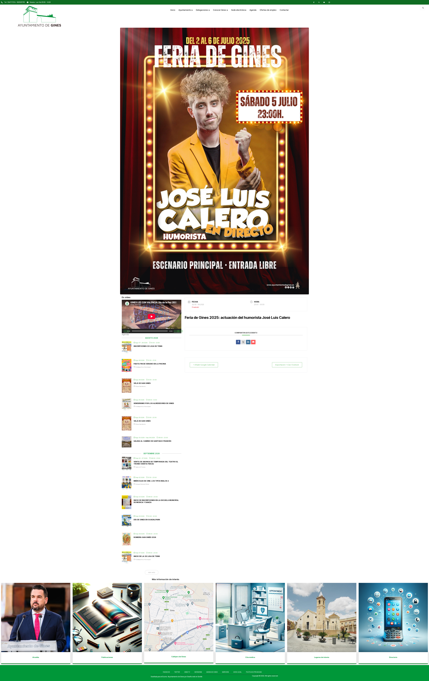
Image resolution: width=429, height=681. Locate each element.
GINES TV (187, 672)
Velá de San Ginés (142, 383)
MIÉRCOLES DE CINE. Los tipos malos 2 (151, 481)
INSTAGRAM (198, 672)
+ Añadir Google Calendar (204, 365)
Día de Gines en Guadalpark (147, 520)
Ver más (151, 572)
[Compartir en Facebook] (238, 342)
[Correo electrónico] (253, 342)
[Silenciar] (176, 331)
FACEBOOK (166, 672)
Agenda (253, 10)
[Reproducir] (126, 331)
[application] (151, 316)
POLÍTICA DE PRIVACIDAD (254, 672)
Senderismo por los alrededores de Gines (154, 403)
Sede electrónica (238, 10)
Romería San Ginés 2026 (145, 537)
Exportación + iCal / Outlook (287, 365)
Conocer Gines (219, 10)
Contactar (284, 10)
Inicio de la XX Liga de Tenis (147, 556)
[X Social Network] (243, 342)
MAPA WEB (225, 672)
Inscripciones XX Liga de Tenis (148, 346)
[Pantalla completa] (180, 331)
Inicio (172, 10)
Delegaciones (202, 10)
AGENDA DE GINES (212, 672)
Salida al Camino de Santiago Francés (152, 441)
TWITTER (177, 672)
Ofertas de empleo (268, 10)
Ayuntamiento (185, 10)
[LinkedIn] (248, 342)
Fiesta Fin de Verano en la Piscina (150, 364)
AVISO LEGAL (237, 672)
